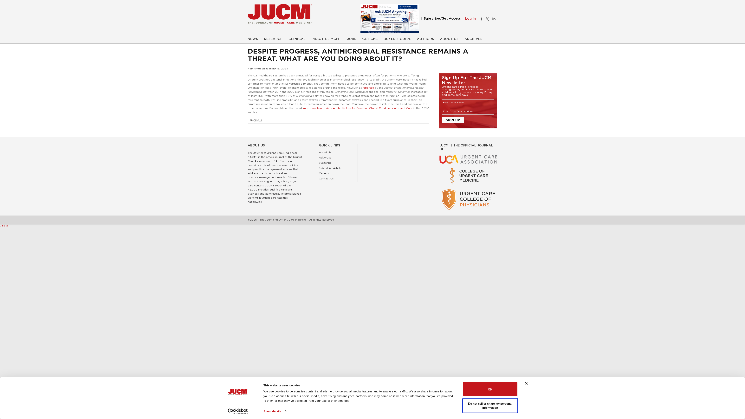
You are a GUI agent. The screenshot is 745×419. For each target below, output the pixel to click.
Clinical (297, 39)
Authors (425, 39)
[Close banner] (526, 383)
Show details (272, 411)
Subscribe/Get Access (442, 18)
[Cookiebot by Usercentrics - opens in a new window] (238, 411)
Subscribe (325, 162)
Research (273, 39)
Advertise (325, 157)
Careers (324, 173)
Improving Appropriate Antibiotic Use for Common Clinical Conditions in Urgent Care (357, 108)
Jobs (351, 39)
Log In (470, 18)
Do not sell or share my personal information (490, 405)
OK (490, 389)
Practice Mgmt (326, 39)
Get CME (370, 39)
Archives (473, 39)
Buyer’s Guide (397, 39)
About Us (449, 39)
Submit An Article (330, 168)
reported (368, 87)
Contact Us (326, 178)
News (253, 39)
